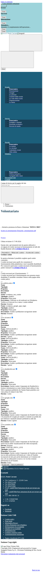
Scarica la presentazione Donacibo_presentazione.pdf (18, 231)
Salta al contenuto (7, 2)
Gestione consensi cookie (13, 532)
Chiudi (3, 11)
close (3, 69)
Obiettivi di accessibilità (13, 529)
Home (7, 204)
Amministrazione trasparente (14, 534)
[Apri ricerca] (25, 42)
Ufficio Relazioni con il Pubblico (16, 525)
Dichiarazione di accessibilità (14, 527)
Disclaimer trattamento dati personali (13, 554)
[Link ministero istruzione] (10, 4)
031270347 (11, 484)
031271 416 (12, 482)
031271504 (11, 486)
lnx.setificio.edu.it (7, 283)
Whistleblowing (10, 531)
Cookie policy (9, 519)
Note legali (8, 521)
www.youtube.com (7, 424)
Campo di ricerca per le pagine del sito (13, 183)
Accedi (4, 6)
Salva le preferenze (17, 464)
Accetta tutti (32, 252)
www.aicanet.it (6, 317)
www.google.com (7, 398)
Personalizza (5, 252)
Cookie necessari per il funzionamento (13, 273)
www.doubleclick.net (8, 369)
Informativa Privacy (11, 523)
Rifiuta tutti (18, 252)
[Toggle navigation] (17, 59)
